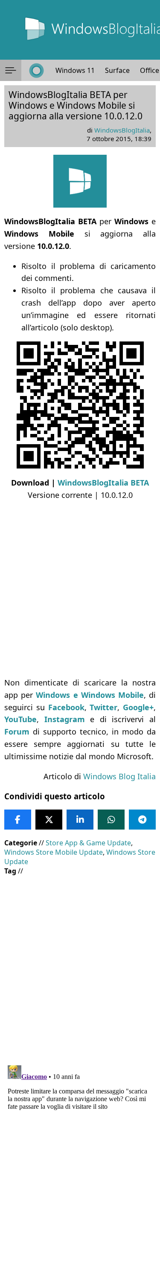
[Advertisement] (80, 589)
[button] (10, 70)
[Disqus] (80, 1168)
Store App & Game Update (88, 842)
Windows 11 (75, 70)
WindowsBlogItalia (122, 130)
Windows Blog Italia (119, 776)
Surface (117, 70)
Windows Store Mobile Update (53, 852)
